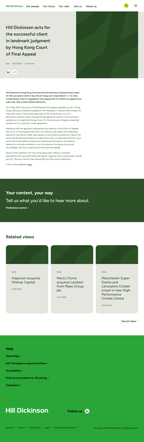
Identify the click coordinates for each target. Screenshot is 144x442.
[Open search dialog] (126, 5)
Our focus (49, 6)
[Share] (14, 72)
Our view (64, 6)
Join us (78, 6)
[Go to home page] (14, 6)
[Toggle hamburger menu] (135, 5)
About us (91, 6)
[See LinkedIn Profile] (8, 72)
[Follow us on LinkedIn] (87, 411)
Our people (32, 6)
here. (30, 164)
